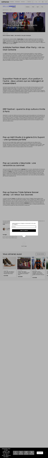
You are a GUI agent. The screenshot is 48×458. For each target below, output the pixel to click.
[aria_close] (24, 235)
